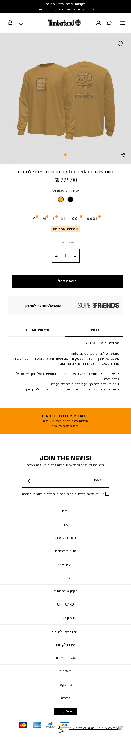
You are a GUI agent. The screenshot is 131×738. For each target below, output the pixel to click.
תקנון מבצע (66, 564)
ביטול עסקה (65, 711)
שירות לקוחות (65, 644)
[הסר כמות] (75, 256)
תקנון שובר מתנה (65, 591)
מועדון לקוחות (65, 618)
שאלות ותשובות (65, 658)
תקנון (65, 524)
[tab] (94, 330)
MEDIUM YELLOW (65, 191)
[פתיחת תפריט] (122, 23)
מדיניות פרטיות (65, 551)
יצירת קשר (65, 684)
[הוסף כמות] (56, 256)
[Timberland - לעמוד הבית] (64, 22)
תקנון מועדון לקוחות (66, 631)
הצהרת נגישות (65, 537)
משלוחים (65, 671)
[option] (61, 199)
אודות (65, 511)
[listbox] (65, 201)
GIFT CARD (65, 604)
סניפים (65, 698)
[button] (109, 23)
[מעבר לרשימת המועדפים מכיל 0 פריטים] (21, 23)
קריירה (65, 577)
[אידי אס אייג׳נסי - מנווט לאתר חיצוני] (96, 730)
